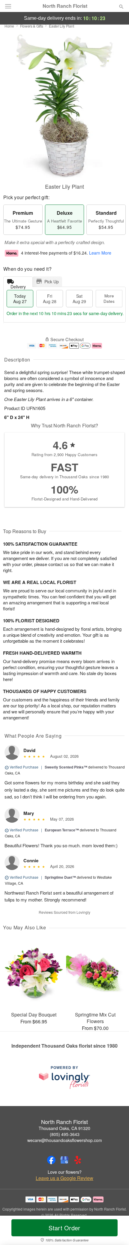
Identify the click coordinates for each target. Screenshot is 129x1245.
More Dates (109, 298)
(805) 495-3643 (65, 1134)
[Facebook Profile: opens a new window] (51, 1160)
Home (9, 25)
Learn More (100, 253)
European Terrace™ (62, 830)
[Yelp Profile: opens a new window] (78, 1160)
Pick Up (51, 282)
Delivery (18, 285)
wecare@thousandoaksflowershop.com (64, 1140)
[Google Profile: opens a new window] (64, 1160)
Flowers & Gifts (31, 25)
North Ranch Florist (65, 6)
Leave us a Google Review (64, 1178)
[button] (116, 1231)
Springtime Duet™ (60, 877)
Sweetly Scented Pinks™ (66, 767)
